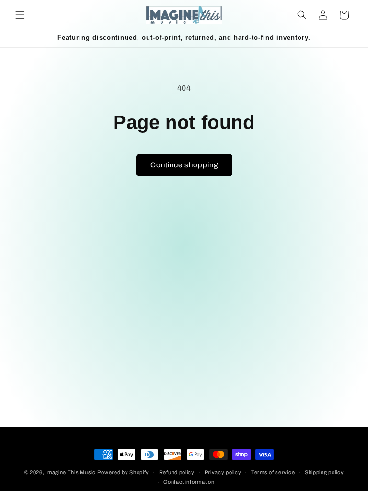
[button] (20, 14)
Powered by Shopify (123, 472)
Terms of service (273, 472)
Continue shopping (184, 165)
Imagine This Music (71, 472)
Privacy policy (223, 472)
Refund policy (177, 472)
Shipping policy (324, 472)
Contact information (188, 482)
